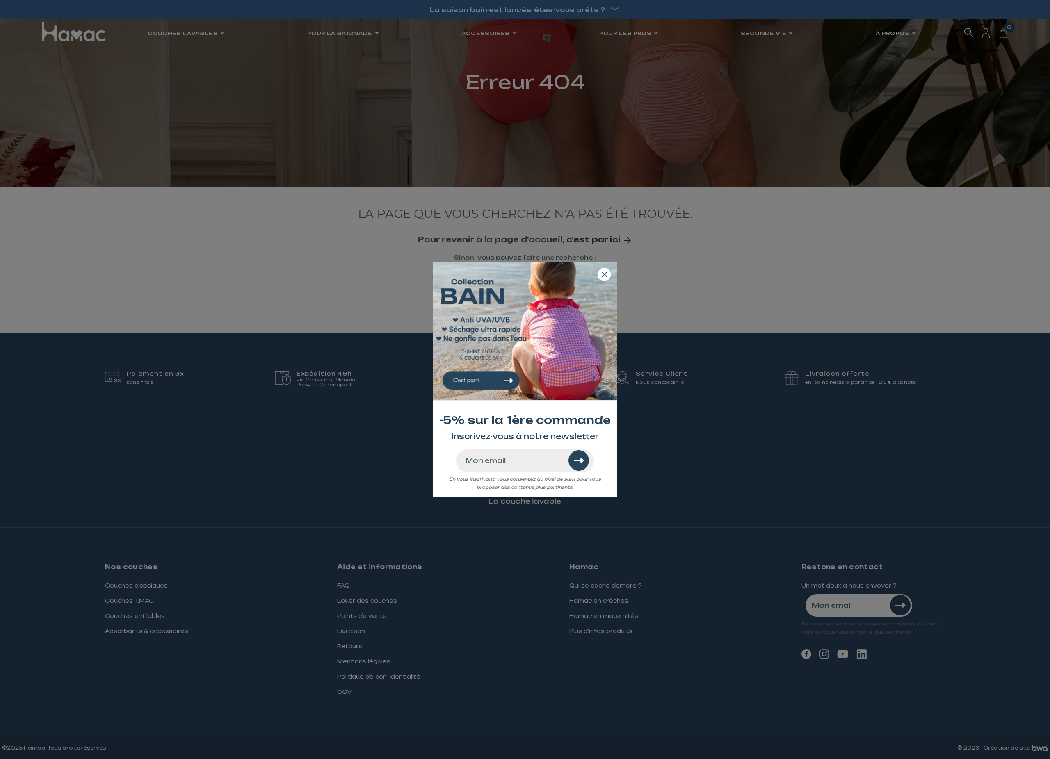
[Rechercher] (578, 460)
